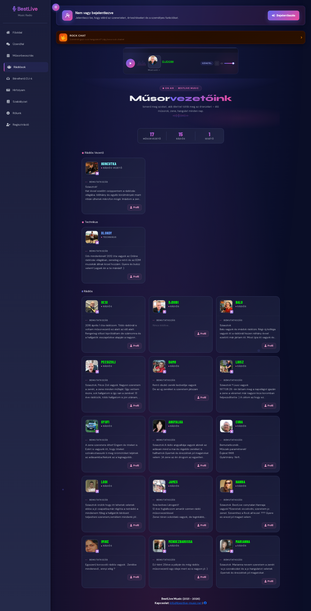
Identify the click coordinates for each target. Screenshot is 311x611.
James (173, 482)
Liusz (240, 362)
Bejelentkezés (286, 15)
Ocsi (104, 302)
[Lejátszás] (130, 63)
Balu (239, 302)
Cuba (239, 422)
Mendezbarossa (180, 541)
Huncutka (108, 164)
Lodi (104, 482)
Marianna (243, 541)
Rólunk (17, 113)
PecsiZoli (108, 362)
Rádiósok (20, 67)
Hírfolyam (19, 90)
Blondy (106, 233)
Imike (105, 541)
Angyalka (175, 422)
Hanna (240, 482)
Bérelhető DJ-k (22, 78)
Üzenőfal (18, 44)
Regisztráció (21, 124)
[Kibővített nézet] (217, 63)
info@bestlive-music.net (186, 603)
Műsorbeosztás (23, 55)
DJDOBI (168, 61)
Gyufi (105, 422)
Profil (136, 207)
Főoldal (17, 32)
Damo (172, 362)
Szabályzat (20, 101)
